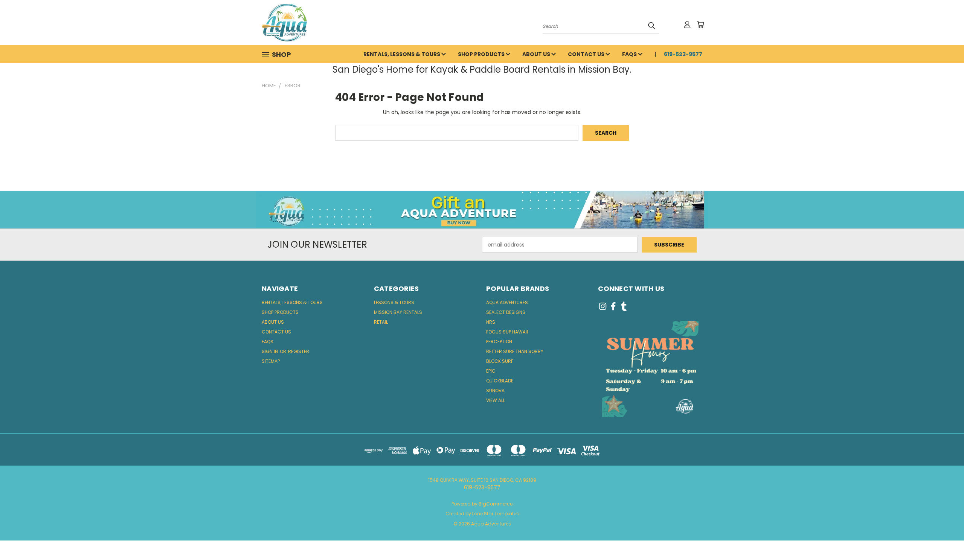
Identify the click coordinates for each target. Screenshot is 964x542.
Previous (944, 518)
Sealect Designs (505, 312)
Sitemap (271, 361)
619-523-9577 (683, 54)
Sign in (270, 351)
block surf (499, 361)
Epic (491, 371)
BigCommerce (496, 504)
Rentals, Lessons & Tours (402, 54)
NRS (490, 322)
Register (298, 351)
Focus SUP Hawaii (507, 332)
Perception (499, 341)
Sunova (495, 390)
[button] (482, 209)
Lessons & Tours (394, 302)
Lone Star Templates (495, 513)
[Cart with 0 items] (700, 24)
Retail (381, 322)
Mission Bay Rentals (398, 312)
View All (495, 400)
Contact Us (587, 54)
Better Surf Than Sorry (514, 351)
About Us (536, 54)
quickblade (499, 381)
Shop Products (482, 54)
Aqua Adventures (507, 302)
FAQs (630, 54)
